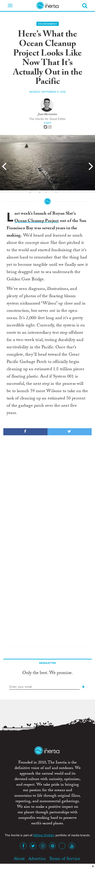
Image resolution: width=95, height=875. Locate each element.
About (19, 858)
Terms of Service (64, 858)
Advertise (37, 858)
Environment (47, 23)
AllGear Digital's (44, 835)
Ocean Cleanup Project (36, 221)
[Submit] (83, 686)
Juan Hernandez (47, 114)
